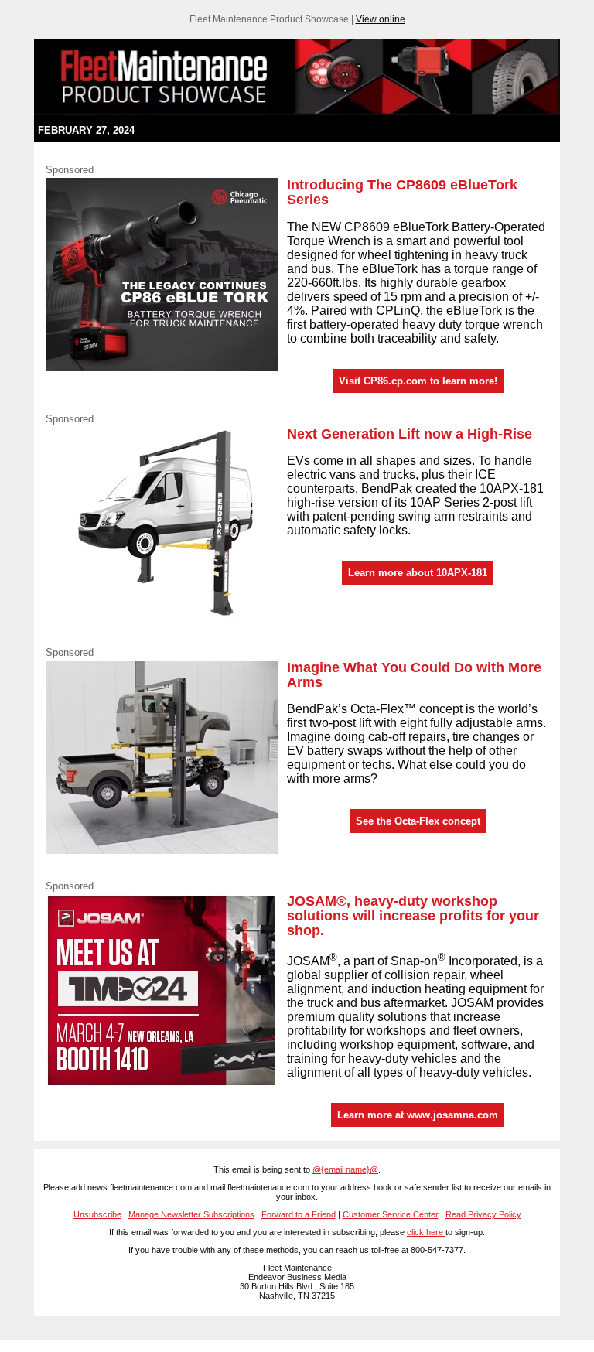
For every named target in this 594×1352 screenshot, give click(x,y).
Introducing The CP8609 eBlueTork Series (402, 192)
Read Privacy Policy (483, 1214)
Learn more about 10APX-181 (417, 573)
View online (380, 19)
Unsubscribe (97, 1214)
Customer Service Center (391, 1214)
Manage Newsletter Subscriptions (191, 1214)
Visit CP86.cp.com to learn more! (418, 381)
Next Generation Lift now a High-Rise (409, 434)
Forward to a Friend (298, 1214)
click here (426, 1232)
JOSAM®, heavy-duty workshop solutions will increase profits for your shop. (413, 916)
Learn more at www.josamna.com (417, 1115)
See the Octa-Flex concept (418, 821)
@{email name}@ (345, 1169)
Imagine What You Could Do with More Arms (414, 675)
